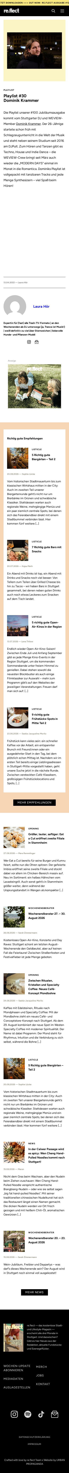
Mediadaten (13, 1378)
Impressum (34, 1444)
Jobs (40, 1375)
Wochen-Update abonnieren (17, 1368)
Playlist (9, 90)
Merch (41, 1367)
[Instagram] (29, 342)
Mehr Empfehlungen (34, 802)
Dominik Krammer (28, 124)
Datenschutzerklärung (34, 1437)
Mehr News (34, 1292)
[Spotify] (27, 1414)
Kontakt (43, 1384)
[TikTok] (41, 1414)
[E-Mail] (36, 342)
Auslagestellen (17, 1387)
